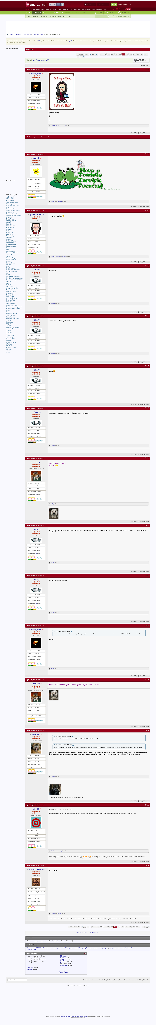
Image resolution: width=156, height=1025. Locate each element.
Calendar (35, 16)
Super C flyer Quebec (13, 327)
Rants (93, 9)
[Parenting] (123, 9)
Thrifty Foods (10, 335)
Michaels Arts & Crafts (13, 276)
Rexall (8, 310)
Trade (125, 13)
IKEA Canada (10, 251)
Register (127, 4)
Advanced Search (122, 16)
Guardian (9, 237)
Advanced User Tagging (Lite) (67, 1016)
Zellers (8, 352)
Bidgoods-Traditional (12, 205)
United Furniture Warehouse (11, 343)
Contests (74, 9)
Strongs (8, 325)
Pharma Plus (10, 295)
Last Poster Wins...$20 (41, 60)
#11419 (147, 265)
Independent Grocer (12, 253)
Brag (100, 13)
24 (37, 767)
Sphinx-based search (83, 1019)
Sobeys (8, 320)
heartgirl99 (36, 73)
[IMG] (62, 960)
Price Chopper (10, 296)
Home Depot (10, 242)
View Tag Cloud (31, 949)
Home (33, 9)
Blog (28, 13)
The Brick (9, 332)
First (93, 54)
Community (44, 16)
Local (112, 13)
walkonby (36, 734)
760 (116, 54)
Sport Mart (9, 322)
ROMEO (53, 126)
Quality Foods (10, 303)
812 (138, 54)
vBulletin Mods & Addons (81, 1016)
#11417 (147, 154)
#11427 (147, 679)
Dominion (9, 217)
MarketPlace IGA (11, 271)
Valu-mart (9, 346)
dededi (64, 126)
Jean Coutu (9, 254)
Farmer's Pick (10, 226)
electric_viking (36, 869)
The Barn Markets (11, 329)
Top (84, 13)
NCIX (8, 283)
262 (101, 54)
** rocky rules (31, 948)
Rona (7, 312)
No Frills (8, 285)
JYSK (8, 256)
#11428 (147, 730)
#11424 (147, 525)
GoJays (37, 270)
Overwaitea (9, 286)
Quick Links (66, 16)
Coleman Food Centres (13, 214)
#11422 (147, 408)
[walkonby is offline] (36, 748)
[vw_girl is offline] (36, 822)
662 (105, 54)
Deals (38, 9)
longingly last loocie (87, 948)
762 (123, 54)
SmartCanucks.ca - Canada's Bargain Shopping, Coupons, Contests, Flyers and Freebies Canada (113, 980)
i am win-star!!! (75, 948)
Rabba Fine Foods (12, 305)
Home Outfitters (11, 246)
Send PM (133, 133)
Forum (37, 13)
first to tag (66, 948)
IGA (7, 249)
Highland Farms (11, 241)
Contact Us (86, 980)
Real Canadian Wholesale (14, 308)
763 (127, 54)
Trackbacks (63, 965)
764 (130, 54)
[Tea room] (113, 9)
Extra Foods (10, 219)
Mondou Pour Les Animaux (14, 278)
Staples (8, 324)
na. (115, 948)
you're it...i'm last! (126, 948)
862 (142, 54)
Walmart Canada (11, 347)
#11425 (147, 575)
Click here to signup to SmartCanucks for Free (38, 137)
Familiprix (9, 222)
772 (134, 54)
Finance (81, 9)
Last (81, 57)
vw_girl (36, 809)
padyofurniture (37, 214)
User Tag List (29, 49)
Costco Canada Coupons (14, 215)
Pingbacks (30, 967)
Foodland (9, 229)
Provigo (8, 302)
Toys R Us (9, 337)
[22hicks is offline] (36, 475)
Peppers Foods (11, 291)
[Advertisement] (65, 145)
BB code (63, 956)
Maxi (7, 273)
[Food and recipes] (120, 9)
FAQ (28, 16)
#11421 (147, 365)
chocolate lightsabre (56, 948)
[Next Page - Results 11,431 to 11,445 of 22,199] (78, 56)
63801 (142, 60)
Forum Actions (55, 16)
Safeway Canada (11, 313)
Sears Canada (10, 317)
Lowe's (8, 266)
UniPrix (8, 340)
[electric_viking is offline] (36, 882)
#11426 (147, 625)
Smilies (62, 958)
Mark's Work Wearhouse (13, 270)
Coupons (53, 9)
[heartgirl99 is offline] (36, 87)
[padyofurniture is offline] (36, 228)
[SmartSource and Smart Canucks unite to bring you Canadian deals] (14, 185)
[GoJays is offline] (36, 280)
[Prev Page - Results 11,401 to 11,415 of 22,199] (96, 54)
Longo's (8, 264)
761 (120, 54)
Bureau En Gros (11, 209)
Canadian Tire (10, 212)
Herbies (8, 239)
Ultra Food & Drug (11, 339)
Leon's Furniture (11, 259)
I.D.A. (8, 248)
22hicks (58, 126)
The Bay (8, 330)
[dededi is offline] (36, 171)
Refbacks (29, 969)
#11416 (147, 69)
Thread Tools (143, 65)
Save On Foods (11, 315)
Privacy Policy (142, 980)
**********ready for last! (42, 948)
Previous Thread (82, 933)
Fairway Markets (11, 221)
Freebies (66, 9)
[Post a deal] (128, 9)
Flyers (59, 9)
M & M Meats (10, 268)
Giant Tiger (9, 234)
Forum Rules (63, 972)
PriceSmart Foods (11, 298)
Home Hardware (11, 244)
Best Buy (9, 204)
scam (118, 948)
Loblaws (8, 261)
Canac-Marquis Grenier (13, 210)
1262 (145, 54)
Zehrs (8, 351)
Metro (8, 275)
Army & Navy (10, 200)
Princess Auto (10, 300)
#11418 (147, 210)
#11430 (147, 865)
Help (120, 4)
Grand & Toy (10, 236)
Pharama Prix (10, 293)
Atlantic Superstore (12, 202)
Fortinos (8, 231)
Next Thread (94, 933)
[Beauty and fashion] (117, 9)
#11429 (147, 804)
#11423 (147, 458)
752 (112, 54)
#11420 (147, 315)
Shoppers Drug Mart (12, 318)
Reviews (87, 9)
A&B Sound (9, 197)
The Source (9, 334)
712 (109, 54)
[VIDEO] (62, 962)
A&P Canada (10, 199)
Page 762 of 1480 (83, 54)
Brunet (8, 207)
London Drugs (10, 263)
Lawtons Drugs (10, 258)
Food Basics (10, 227)
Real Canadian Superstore (14, 307)
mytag (111, 948)
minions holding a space (100, 948)
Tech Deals (45, 9)
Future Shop (10, 232)
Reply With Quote (144, 133)
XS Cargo (9, 349)
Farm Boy (9, 224)
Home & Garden (101, 9)
